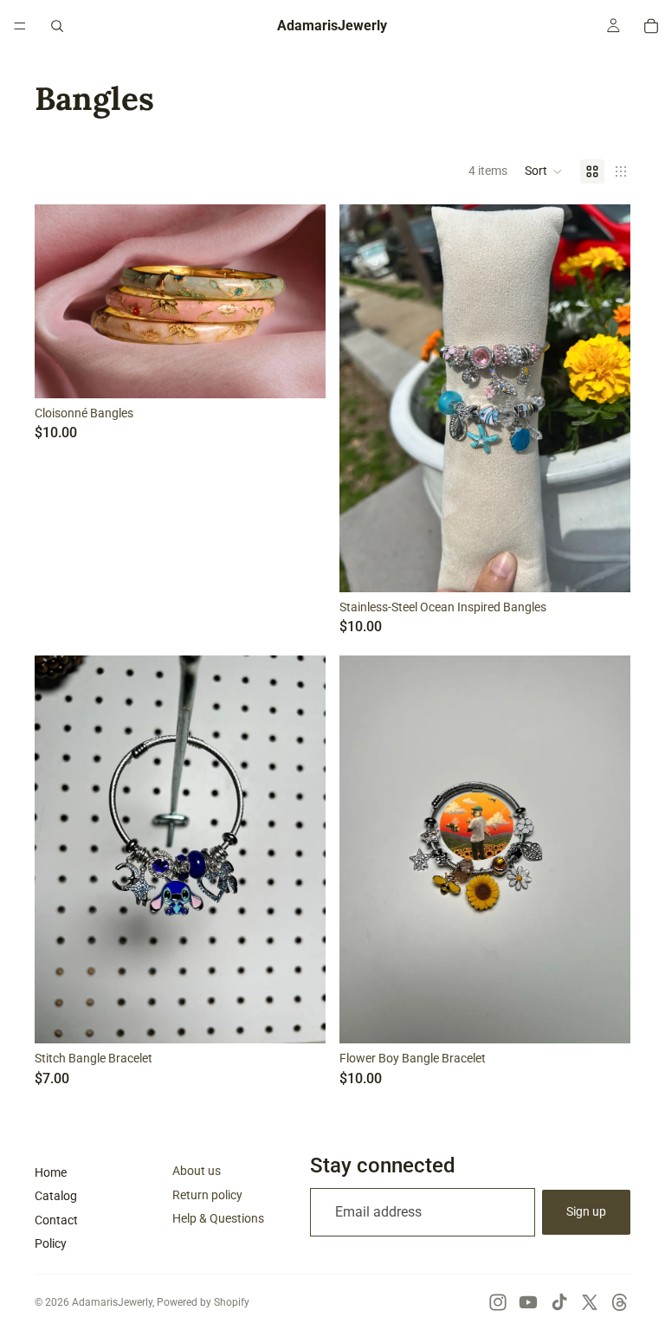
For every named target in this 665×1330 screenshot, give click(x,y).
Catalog (56, 1196)
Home (51, 1172)
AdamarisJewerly (112, 1302)
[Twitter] (589, 1302)
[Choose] (298, 371)
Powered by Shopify (203, 1302)
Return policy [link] (207, 1195)
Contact (56, 1220)
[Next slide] (300, 301)
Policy (51, 1243)
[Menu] (20, 26)
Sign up (586, 1211)
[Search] (57, 26)
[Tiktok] (559, 1302)
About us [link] (196, 1171)
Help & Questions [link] (218, 1218)
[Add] (298, 1016)
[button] (544, 171)
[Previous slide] (61, 301)
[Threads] (620, 1302)
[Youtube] (528, 1302)
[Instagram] (497, 1302)
